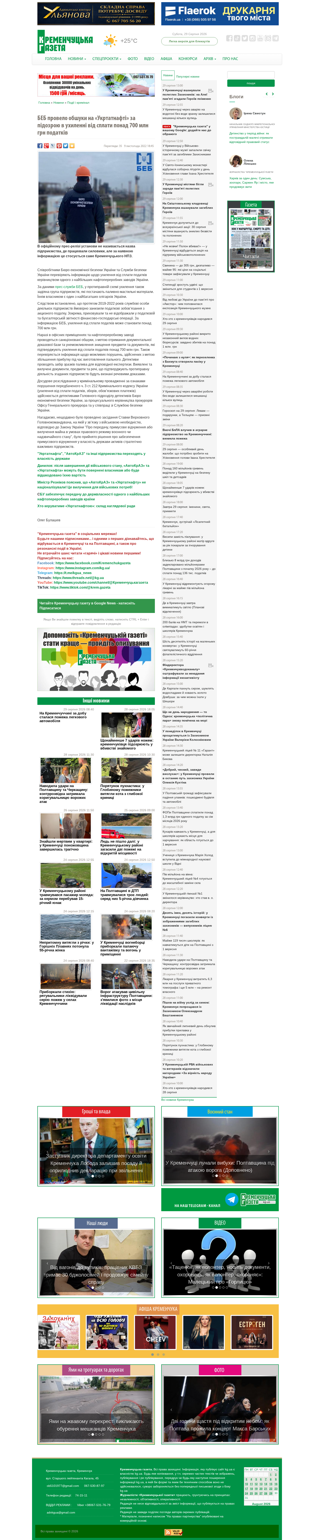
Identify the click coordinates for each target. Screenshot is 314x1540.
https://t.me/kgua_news (73, 573)
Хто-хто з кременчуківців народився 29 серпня (187, 321)
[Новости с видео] (220, 1223)
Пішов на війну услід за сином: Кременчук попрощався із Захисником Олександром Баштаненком (186, 1009)
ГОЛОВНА (53, 59)
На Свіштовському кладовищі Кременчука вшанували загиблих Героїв (188, 208)
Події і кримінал (78, 102)
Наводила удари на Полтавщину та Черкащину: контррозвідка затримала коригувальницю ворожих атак (64, 794)
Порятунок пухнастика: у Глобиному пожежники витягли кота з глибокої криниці (122, 792)
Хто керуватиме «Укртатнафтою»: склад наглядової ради (86, 506)
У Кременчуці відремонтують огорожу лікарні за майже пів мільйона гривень (189, 588)
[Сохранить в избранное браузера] (72, 145)
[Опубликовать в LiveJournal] (52, 145)
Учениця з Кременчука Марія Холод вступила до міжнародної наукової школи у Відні (188, 859)
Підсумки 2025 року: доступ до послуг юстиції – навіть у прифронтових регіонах (250, 182)
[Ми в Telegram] (220, 1199)
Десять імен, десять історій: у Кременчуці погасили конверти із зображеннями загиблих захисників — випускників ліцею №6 (188, 921)
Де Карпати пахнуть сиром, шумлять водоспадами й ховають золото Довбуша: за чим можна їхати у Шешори (188, 695)
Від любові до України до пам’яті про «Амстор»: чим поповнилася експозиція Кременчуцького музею (188, 304)
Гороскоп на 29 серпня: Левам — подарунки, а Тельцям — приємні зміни (186, 415)
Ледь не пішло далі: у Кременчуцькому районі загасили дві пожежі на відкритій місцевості (121, 847)
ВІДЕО (149, 59)
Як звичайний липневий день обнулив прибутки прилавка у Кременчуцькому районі (189, 1030)
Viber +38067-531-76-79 (93, 1505)
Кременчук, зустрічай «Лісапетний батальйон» (186, 524)
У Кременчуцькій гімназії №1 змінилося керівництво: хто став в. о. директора (188, 898)
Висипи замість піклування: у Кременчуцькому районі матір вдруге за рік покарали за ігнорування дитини (188, 543)
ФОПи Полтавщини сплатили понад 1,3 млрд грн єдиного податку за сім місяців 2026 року (188, 817)
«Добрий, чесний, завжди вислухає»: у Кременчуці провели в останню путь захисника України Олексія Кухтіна (188, 776)
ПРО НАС (230, 59)
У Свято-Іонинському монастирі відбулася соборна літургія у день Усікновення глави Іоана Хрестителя (188, 169)
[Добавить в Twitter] (65, 145)
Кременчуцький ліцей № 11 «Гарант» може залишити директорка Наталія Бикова (188, 755)
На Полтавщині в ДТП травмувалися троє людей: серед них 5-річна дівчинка (124, 895)
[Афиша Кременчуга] (158, 1309)
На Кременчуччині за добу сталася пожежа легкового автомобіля (63, 717)
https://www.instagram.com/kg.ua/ (83, 568)
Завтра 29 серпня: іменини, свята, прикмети (187, 509)
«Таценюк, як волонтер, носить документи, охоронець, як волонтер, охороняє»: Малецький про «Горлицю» (220, 1274)
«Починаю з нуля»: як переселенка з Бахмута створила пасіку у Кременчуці (189, 361)
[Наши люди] (96, 1223)
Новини (58, 102)
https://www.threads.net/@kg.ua (78, 578)
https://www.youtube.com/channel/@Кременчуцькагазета (101, 582)
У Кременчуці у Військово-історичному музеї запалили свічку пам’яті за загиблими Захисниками (187, 150)
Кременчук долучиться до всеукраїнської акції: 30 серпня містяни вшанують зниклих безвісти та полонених (187, 229)
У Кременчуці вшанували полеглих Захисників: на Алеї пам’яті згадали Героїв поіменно (187, 94)
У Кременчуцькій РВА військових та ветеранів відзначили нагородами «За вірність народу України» (188, 1071)
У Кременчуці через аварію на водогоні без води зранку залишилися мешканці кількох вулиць (189, 114)
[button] (47, 1151)
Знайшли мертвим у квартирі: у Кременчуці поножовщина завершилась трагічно (66, 845)
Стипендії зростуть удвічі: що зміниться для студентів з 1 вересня (188, 287)
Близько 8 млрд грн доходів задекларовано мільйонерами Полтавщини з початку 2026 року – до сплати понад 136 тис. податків (189, 566)
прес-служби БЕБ (69, 287)
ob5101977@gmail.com (63, 1485)
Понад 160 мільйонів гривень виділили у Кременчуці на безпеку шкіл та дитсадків (186, 473)
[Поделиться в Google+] (46, 145)
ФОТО (133, 59)
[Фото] (220, 1369)
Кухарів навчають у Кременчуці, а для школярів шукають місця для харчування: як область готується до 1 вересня (189, 838)
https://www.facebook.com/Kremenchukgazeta (93, 563)
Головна (44, 102)
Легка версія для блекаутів (189, 41)
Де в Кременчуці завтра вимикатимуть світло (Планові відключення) (183, 607)
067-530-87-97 (93, 1485)
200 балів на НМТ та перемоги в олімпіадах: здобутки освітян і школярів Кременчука (185, 626)
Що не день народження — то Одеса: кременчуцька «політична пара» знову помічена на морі (188, 716)
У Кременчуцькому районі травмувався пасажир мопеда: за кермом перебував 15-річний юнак (67, 897)
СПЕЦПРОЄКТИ (105, 59)
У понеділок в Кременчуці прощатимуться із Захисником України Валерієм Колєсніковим (187, 735)
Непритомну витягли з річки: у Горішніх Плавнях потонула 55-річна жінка (67, 946)
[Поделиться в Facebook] (40, 145)
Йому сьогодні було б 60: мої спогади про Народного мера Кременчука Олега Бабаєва (250, 135)
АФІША (166, 59)
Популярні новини (187, 76)
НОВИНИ (76, 59)
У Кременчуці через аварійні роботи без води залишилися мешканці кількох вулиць (188, 396)
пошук (251, 83)
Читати (251, 256)
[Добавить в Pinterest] (59, 145)
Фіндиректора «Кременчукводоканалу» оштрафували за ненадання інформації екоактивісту (183, 671)
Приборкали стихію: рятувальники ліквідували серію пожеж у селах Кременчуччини (63, 998)
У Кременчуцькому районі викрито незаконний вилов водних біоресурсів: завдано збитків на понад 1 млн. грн (189, 340)
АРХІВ (209, 59)
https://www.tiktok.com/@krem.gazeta (80, 587)
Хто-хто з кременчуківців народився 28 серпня (187, 1090)
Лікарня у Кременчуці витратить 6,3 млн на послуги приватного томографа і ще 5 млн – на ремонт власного (187, 985)
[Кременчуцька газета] (65, 42)
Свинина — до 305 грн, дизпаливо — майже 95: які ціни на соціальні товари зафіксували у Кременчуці (188, 270)
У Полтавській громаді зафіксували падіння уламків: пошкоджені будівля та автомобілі (188, 797)
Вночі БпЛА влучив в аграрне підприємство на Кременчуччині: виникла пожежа (187, 434)
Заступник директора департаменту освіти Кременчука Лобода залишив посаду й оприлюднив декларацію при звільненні (96, 1163)
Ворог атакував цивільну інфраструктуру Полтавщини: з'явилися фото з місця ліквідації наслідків (126, 998)
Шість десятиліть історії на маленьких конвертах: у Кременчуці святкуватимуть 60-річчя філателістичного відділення (189, 648)
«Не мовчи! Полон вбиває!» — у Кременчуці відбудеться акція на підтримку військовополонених (185, 250)
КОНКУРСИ (188, 59)
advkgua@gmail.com (61, 1512)
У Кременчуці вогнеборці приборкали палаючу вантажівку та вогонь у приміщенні (122, 948)
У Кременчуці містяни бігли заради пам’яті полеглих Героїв (183, 188)
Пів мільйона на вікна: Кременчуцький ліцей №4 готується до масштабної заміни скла (187, 879)
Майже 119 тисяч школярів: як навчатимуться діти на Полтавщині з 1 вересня (188, 945)
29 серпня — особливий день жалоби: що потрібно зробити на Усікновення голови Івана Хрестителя (189, 453)
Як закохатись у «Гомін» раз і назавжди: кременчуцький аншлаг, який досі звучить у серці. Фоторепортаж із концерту (220, 1421)
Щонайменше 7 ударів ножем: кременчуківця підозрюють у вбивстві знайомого (127, 744)
